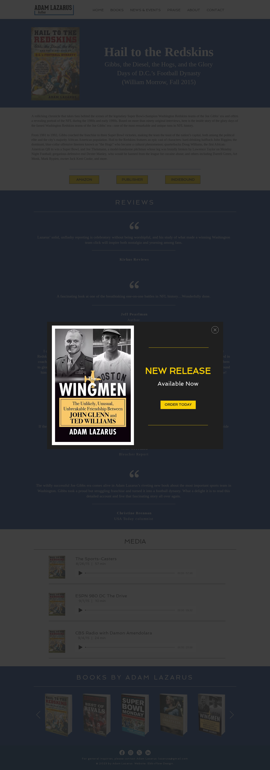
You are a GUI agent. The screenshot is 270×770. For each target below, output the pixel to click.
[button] (215, 330)
